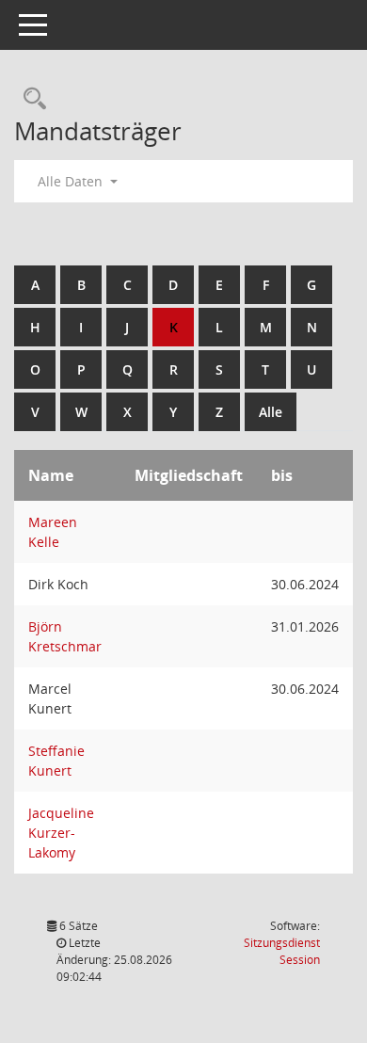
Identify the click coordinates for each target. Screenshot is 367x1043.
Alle (270, 412)
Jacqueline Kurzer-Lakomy (61, 832)
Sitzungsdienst (282, 951)
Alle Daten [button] (72, 181)
